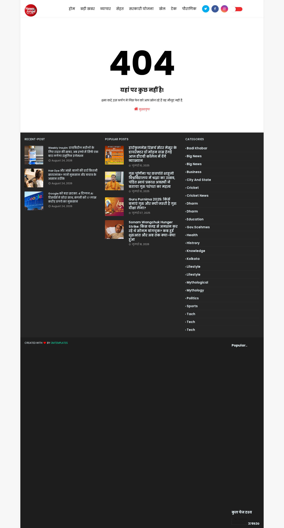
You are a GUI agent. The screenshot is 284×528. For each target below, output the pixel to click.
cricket (193, 187)
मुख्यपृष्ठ (144, 109)
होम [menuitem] (72, 8)
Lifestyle (193, 274)
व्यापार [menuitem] (105, 8)
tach (191, 314)
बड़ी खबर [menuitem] (87, 8)
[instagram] (224, 8)
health (192, 235)
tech (191, 322)
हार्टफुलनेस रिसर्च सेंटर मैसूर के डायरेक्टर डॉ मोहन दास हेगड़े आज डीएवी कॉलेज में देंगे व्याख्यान (153, 154)
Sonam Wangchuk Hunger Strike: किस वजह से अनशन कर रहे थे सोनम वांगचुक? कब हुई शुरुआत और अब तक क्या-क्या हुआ (153, 231)
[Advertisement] (239, 428)
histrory (193, 243)
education (195, 219)
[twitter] (205, 8)
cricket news (198, 195)
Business (194, 172)
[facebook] (215, 8)
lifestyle (193, 266)
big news (194, 156)
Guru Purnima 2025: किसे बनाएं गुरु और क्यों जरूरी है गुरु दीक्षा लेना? (153, 203)
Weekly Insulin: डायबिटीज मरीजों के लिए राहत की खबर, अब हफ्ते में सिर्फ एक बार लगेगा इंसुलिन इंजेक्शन (73, 152)
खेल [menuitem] (162, 8)
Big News (194, 164)
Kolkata (193, 259)
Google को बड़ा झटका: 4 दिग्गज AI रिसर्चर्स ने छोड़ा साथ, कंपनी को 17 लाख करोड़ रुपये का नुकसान (72, 198)
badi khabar (197, 148)
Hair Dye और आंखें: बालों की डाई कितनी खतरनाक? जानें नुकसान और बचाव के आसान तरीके (73, 175)
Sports (192, 306)
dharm (192, 203)
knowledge (196, 251)
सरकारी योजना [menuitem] (141, 8)
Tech (191, 330)
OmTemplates (59, 343)
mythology (195, 290)
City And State (199, 180)
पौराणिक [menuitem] (189, 8)
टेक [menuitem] (174, 8)
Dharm (192, 211)
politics (193, 298)
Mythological (197, 282)
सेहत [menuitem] (120, 8)
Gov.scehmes (198, 227)
